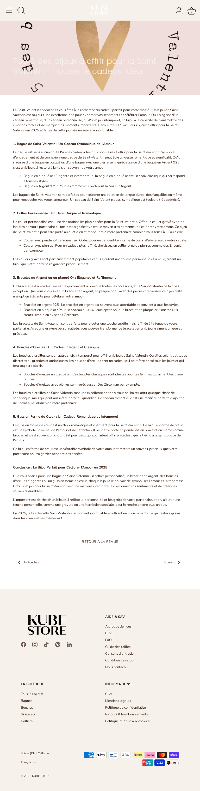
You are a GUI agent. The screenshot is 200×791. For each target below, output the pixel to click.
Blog (109, 633)
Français (26, 762)
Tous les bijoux (32, 694)
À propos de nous (118, 626)
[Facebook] (23, 644)
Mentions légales (118, 700)
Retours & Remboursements (126, 714)
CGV (108, 694)
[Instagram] (35, 644)
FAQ (108, 640)
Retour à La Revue (100, 541)
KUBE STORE (41, 776)
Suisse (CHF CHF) (33, 753)
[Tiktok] (46, 644)
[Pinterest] (57, 644)
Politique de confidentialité (125, 707)
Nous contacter (116, 667)
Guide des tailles (117, 646)
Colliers (27, 721)
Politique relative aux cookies (127, 721)
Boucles (27, 707)
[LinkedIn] (69, 644)
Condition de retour (120, 660)
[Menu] (9, 10)
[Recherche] (21, 11)
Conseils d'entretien (120, 653)
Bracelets (28, 714)
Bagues (26, 700)
